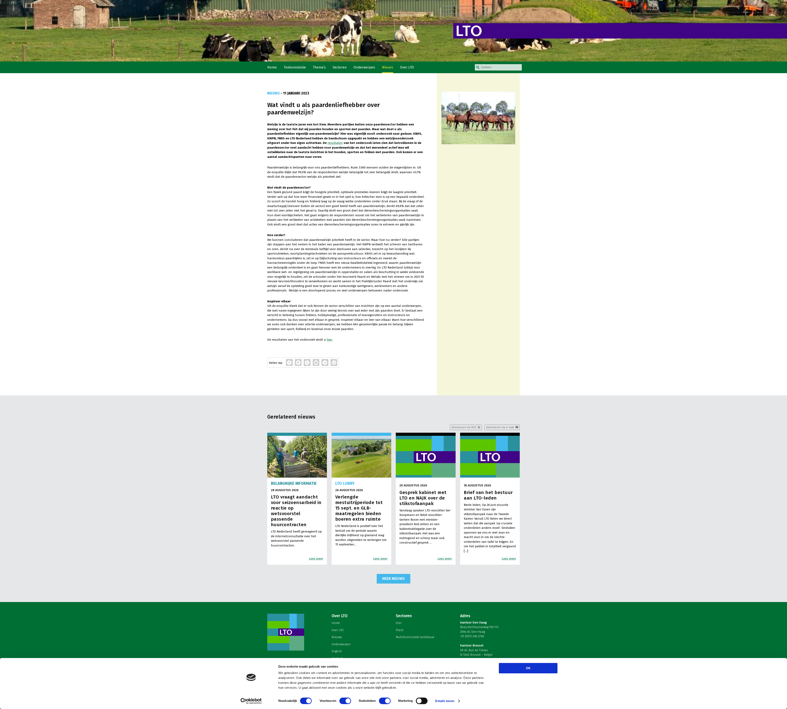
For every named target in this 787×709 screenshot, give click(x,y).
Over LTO (407, 67)
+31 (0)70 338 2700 (472, 636)
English (337, 651)
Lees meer (316, 558)
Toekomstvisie (295, 67)
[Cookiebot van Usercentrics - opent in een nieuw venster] (251, 701)
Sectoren (340, 67)
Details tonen (444, 701)
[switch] (345, 701)
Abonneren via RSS (464, 427)
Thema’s (319, 67)
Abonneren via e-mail (500, 427)
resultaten (335, 143)
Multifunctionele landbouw (415, 637)
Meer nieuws (393, 578)
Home (272, 67)
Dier (399, 623)
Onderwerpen (364, 67)
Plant (399, 630)
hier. (330, 339)
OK (528, 668)
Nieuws (387, 67)
